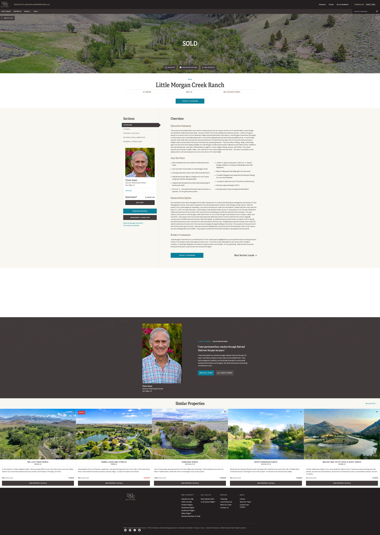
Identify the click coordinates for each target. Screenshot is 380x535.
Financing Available (140, 211)
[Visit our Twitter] (139, 530)
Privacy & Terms (199, 528)
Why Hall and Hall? (207, 499)
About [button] (36, 11)
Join (373, 4)
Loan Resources (226, 502)
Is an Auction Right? (208, 502)
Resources (322, 4)
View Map (189, 67)
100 (69, 455)
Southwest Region (188, 510)
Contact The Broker (190, 101)
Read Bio (128, 190)
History (242, 499)
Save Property (209, 67)
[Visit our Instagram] (130, 530)
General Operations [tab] (132, 141)
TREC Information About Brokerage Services (162, 528)
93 (145, 455)
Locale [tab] (126, 129)
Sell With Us (17, 11)
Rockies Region (187, 505)
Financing (223, 499)
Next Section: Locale (244, 255)
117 (373, 455)
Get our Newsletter (343, 4)
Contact (331, 4)
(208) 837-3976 (151, 197)
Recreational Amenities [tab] (134, 137)
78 (297, 455)
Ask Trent (140, 202)
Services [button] (27, 11)
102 (221, 455)
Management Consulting (140, 217)
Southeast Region (187, 507)
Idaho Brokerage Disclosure (133, 223)
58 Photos (171, 67)
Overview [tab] (127, 125)
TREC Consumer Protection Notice (135, 528)
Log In (368, 4)
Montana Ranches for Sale (190, 516)
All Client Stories (224, 373)
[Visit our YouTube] (125, 530)
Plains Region (186, 513)
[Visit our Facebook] (135, 530)
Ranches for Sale (187, 499)
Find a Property (6, 11)
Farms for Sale (186, 502)
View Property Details (38, 483)
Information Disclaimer (131, 225)
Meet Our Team (225, 505)
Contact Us (224, 507)
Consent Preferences (212, 528)
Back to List (8, 18)
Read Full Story (206, 373)
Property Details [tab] (131, 133)
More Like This (370, 403)
